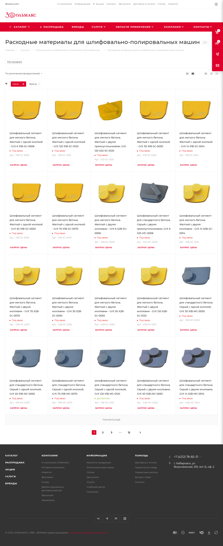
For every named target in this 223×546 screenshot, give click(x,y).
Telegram (107, 518)
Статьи (90, 472)
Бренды (11, 483)
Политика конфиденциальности (88, 532)
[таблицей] (216, 73)
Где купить (93, 477)
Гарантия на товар (146, 467)
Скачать (139, 482)
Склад (45, 482)
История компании (53, 467)
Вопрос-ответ (143, 477)
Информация (97, 455)
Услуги (10, 476)
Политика (92, 491)
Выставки (47, 477)
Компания (50, 455)
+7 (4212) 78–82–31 (186, 456)
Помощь (141, 455)
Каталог (11, 455)
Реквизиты (48, 500)
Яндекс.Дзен (125, 518)
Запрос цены (18, 165)
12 (129, 432)
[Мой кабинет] (216, 4)
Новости (47, 472)
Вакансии (47, 495)
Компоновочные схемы (100, 467)
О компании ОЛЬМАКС (55, 462)
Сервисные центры (146, 472)
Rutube (116, 518)
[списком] (211, 73)
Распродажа (15, 462)
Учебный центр (96, 486)
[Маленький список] (187, 73)
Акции (10, 469)
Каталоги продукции (99, 462)
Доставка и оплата (146, 462)
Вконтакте (98, 518)
